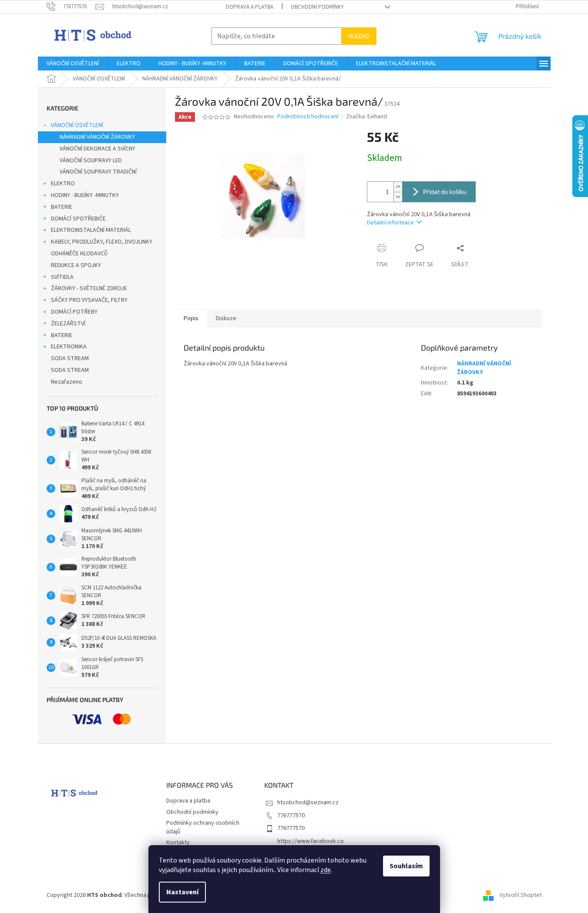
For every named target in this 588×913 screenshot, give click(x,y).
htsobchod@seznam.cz (308, 802)
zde (325, 870)
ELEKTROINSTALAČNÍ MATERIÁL (91, 230)
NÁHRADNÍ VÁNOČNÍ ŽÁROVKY (97, 137)
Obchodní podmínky (317, 7)
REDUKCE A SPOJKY (76, 265)
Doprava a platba (249, 7)
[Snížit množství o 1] (397, 197)
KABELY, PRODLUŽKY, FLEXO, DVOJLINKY (101, 241)
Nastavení (182, 892)
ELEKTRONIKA (69, 346)
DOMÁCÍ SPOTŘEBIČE (78, 218)
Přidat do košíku (445, 191)
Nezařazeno (66, 382)
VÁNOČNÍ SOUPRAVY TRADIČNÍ (98, 171)
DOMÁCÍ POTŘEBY (74, 312)
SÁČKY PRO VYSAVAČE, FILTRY (89, 300)
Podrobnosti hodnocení (308, 117)
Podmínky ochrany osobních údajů (202, 827)
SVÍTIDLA (62, 277)
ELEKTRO (63, 183)
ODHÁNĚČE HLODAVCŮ (79, 253)
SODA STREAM (70, 358)
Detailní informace (390, 222)
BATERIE (61, 207)
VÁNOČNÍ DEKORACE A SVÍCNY (97, 148)
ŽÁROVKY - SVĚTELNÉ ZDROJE (89, 288)
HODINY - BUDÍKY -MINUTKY (85, 195)
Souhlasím (406, 866)
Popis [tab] (191, 318)
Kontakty (178, 842)
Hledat (359, 36)
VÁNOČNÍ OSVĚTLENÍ (77, 125)
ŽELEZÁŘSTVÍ (68, 323)
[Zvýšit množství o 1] (397, 187)
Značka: (366, 116)
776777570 (291, 815)
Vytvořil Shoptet (521, 895)
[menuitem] (73, 63)
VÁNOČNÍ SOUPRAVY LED (91, 160)
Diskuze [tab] (226, 318)
